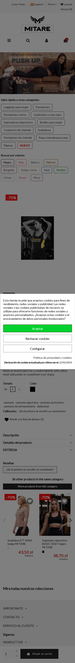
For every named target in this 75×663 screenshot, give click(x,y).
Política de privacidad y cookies (52, 357)
